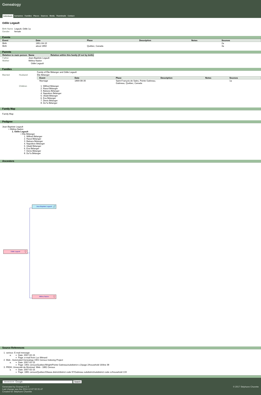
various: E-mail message (18, 352)
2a (223, 43)
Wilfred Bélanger (51, 86)
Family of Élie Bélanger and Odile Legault (57, 72)
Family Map (7, 114)
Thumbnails (61, 16)
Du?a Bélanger (50, 103)
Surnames (18, 16)
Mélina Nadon (35, 60)
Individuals (8, 16)
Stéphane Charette (23, 391)
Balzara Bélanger (51, 91)
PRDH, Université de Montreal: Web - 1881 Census (30, 367)
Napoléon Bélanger (52, 93)
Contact (71, 16)
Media (52, 16)
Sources (44, 16)
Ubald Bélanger (50, 95)
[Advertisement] (205, 7)
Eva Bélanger (49, 98)
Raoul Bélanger (50, 88)
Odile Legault (37, 63)
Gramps (20, 386)
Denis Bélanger (50, 100)
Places (36, 16)
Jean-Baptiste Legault (39, 58)
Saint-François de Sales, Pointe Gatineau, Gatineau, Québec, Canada (136, 82)
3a (223, 46)
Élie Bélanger (43, 75)
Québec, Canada (95, 46)
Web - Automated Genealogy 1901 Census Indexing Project (34, 360)
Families (28, 16)
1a (29, 29)
